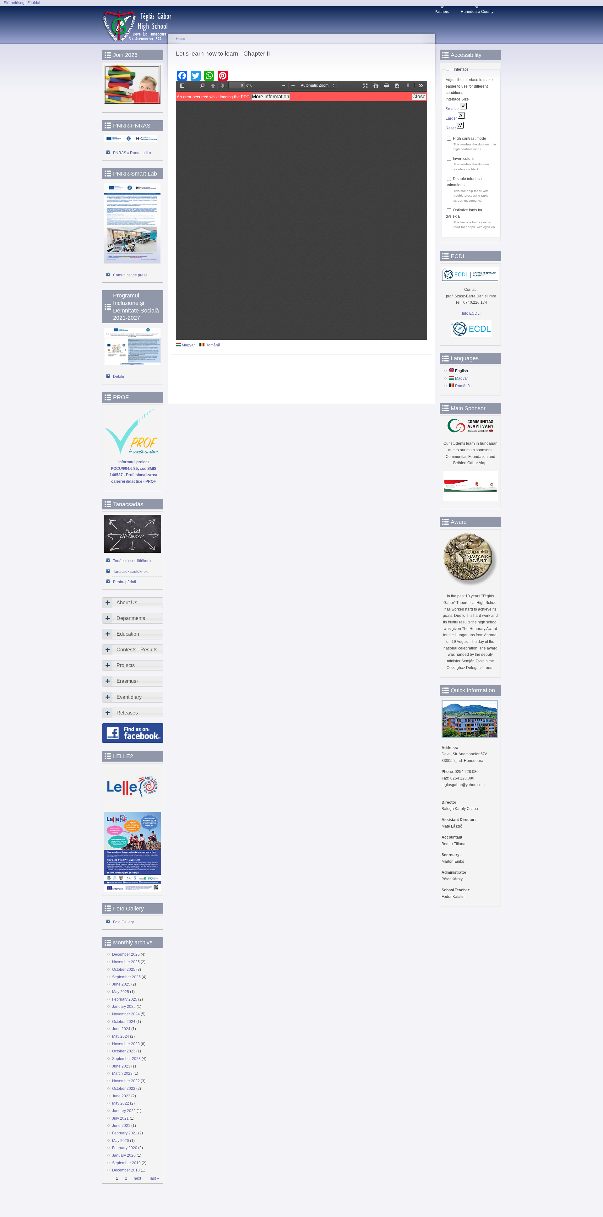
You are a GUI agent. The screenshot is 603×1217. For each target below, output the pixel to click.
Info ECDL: (471, 313)
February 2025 (124, 999)
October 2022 (123, 1088)
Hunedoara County (477, 11)
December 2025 (126, 954)
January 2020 (124, 1155)
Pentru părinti (124, 582)
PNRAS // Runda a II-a (132, 153)
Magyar (188, 345)
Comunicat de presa (130, 275)
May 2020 (120, 1140)
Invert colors (463, 158)
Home (180, 39)
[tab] (132, 602)
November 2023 (126, 1044)
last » (154, 1178)
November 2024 (126, 1014)
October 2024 (123, 1021)
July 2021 (120, 1118)
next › (138, 1178)
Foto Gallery (123, 922)
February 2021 (124, 1133)
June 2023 (121, 1066)
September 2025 (126, 977)
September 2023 (126, 1059)
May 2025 (120, 992)
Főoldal (33, 3)
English (461, 371)
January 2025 (124, 1006)
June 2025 (121, 984)
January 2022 (124, 1111)
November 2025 (126, 962)
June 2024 (121, 1029)
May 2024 (120, 1036)
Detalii (118, 376)
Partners (442, 11)
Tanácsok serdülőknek (132, 561)
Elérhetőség (14, 3)
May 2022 (120, 1103)
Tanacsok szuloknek (130, 571)
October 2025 (123, 969)
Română (212, 345)
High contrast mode (469, 138)
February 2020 (124, 1148)
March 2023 (122, 1073)
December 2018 (126, 1170)
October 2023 (123, 1051)
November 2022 (126, 1081)
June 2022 (121, 1096)
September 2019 (126, 1163)
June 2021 (121, 1125)
